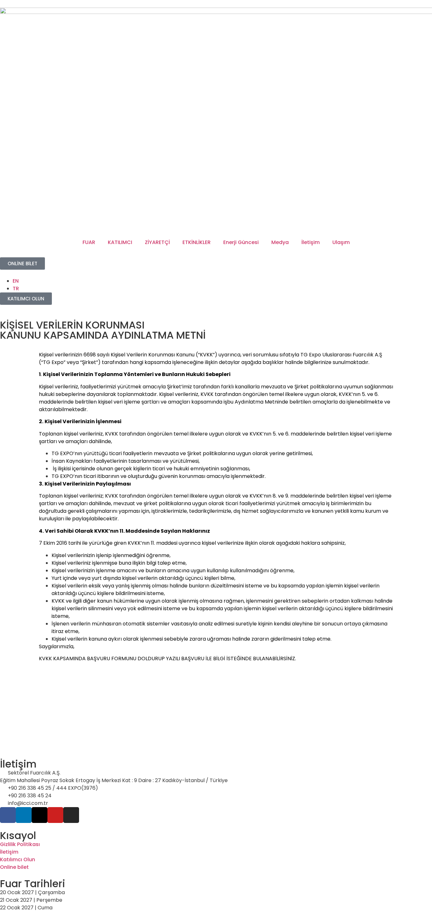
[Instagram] (71, 815)
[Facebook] (8, 815)
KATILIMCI (120, 242)
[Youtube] (55, 815)
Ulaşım (341, 242)
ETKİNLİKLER (196, 242)
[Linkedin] (24, 815)
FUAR (89, 242)
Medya (280, 242)
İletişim (310, 242)
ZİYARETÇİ (157, 242)
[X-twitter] (39, 815)
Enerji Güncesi (241, 242)
